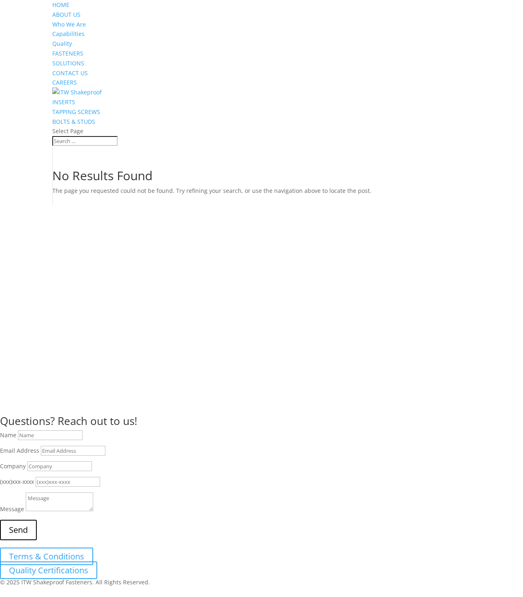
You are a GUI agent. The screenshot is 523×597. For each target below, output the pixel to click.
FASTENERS (67, 53)
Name (8, 435)
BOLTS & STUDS (73, 121)
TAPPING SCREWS (76, 112)
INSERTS (63, 102)
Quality (62, 43)
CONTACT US (70, 73)
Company (13, 466)
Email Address (19, 450)
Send (18, 529)
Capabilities (68, 34)
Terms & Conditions (46, 556)
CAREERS (64, 82)
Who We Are (69, 24)
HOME (60, 5)
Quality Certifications (48, 570)
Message (12, 509)
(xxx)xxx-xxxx (17, 481)
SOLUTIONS (68, 63)
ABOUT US (66, 14)
